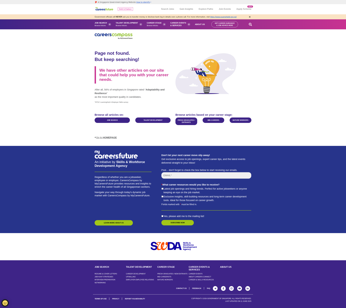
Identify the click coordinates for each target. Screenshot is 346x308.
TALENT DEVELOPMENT (153, 120)
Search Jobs (167, 9)
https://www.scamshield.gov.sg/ (223, 17)
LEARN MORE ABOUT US (114, 223)
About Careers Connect (200, 277)
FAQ (208, 288)
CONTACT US (181, 288)
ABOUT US (226, 267)
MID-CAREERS (213, 120)
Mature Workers (165, 280)
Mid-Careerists (164, 277)
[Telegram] (215, 288)
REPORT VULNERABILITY (135, 299)
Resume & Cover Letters (106, 274)
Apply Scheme (243, 8)
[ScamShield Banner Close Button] (249, 17)
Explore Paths (206, 9)
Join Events (225, 9)
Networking (100, 283)
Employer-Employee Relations (140, 280)
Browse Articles (101, 24)
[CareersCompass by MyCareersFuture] (105, 9)
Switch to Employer (125, 9)
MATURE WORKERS (240, 120)
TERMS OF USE (101, 299)
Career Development (136, 274)
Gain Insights (186, 9)
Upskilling (131, 277)
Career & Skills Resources (201, 280)
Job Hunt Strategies (104, 277)
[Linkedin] (247, 288)
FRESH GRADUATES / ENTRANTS (186, 121)
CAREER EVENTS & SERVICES (199, 268)
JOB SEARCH (112, 120)
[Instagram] (231, 288)
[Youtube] (239, 288)
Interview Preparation (105, 280)
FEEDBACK (196, 288)
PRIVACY (115, 299)
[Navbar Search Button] (250, 24)
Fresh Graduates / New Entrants (172, 274)
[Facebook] (223, 288)
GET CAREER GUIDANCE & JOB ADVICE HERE (225, 24)
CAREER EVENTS (195, 274)
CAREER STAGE (166, 267)
